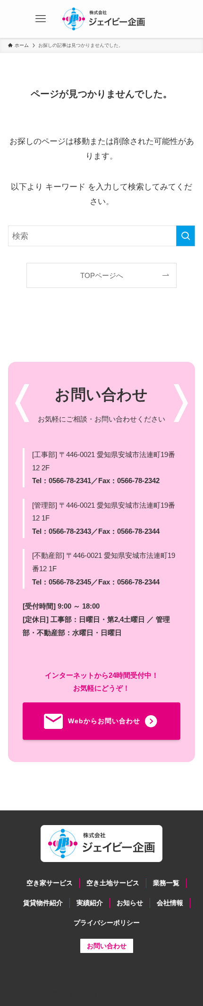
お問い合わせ (107, 946)
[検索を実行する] (185, 235)
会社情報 (170, 903)
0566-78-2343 (70, 531)
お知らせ (130, 903)
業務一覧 (166, 883)
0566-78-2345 (70, 582)
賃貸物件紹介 (43, 903)
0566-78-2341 (70, 480)
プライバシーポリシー (107, 922)
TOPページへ (101, 275)
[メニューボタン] (41, 19)
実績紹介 (89, 903)
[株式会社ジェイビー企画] (103, 19)
